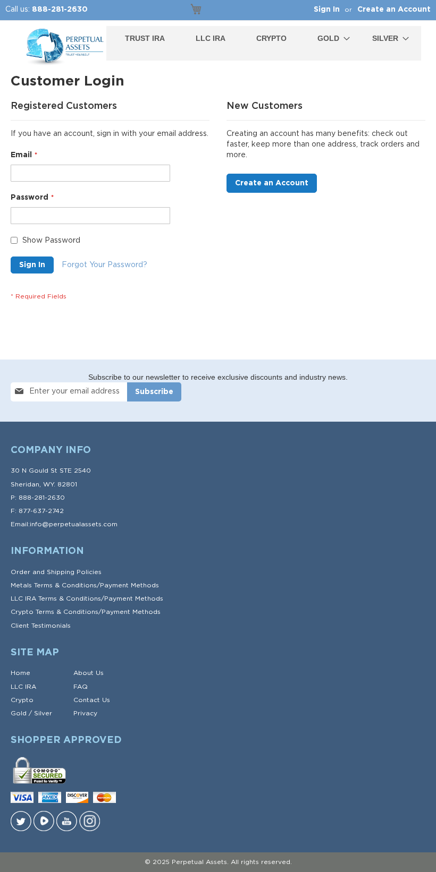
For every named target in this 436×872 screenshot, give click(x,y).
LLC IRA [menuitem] (210, 38)
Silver (43, 713)
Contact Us (91, 700)
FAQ (80, 686)
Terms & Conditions (65, 585)
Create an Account (394, 9)
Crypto (22, 700)
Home (20, 673)
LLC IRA (23, 686)
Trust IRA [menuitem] (145, 38)
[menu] (263, 38)
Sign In (327, 9)
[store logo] (63, 47)
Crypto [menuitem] (271, 38)
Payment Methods (129, 585)
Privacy (85, 713)
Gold (19, 713)
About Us (88, 673)
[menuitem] (330, 38)
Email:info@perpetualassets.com (64, 524)
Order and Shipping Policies (56, 572)
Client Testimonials (41, 625)
